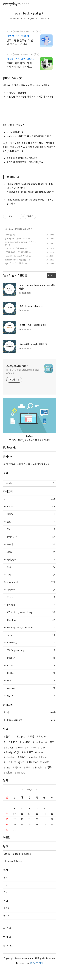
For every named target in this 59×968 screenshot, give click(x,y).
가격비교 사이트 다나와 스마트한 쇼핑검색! (19, 59)
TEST (9, 762)
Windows (31, 688)
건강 (31, 567)
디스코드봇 (31, 642)
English (12, 229)
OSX (43, 747)
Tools (31, 597)
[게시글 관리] (19, 216)
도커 (28, 767)
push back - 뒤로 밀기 (29, 13)
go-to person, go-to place (16, 238)
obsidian (10, 757)
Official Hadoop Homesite (17, 854)
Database (31, 619)
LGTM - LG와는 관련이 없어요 (16, 252)
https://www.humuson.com (20, 31)
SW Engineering (31, 650)
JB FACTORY (36, 963)
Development (29, 582)
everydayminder (17, 366)
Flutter (31, 673)
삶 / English (29, 18)
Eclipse (21, 736)
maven (10, 747)
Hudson (33, 762)
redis (34, 757)
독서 (31, 529)
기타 (31, 574)
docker (39, 742)
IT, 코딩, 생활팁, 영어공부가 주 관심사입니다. (22, 372)
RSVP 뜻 (8, 235)
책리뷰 (18, 767)
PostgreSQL (13, 752)
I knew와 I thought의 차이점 (16, 256)
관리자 (6, 908)
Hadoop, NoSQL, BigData (31, 627)
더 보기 (51, 275)
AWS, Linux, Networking (31, 612)
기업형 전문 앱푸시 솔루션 (19, 36)
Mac (31, 680)
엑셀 (32, 736)
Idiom (9, 772)
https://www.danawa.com (19, 54)
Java (31, 635)
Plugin (38, 767)
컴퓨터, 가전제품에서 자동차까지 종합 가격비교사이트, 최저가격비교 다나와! (20, 65)
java (8, 767)
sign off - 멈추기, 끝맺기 (14, 263)
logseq (20, 762)
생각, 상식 (31, 559)
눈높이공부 (31, 536)
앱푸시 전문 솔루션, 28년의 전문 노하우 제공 (19, 42)
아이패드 (28, 752)
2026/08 (29, 789)
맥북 (20, 747)
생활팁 (31, 514)
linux (40, 752)
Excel (31, 665)
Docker (31, 657)
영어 (50, 767)
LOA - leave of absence (14, 249)
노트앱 (31, 544)
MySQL (21, 772)
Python (31, 604)
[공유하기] (15, 216)
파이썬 (46, 762)
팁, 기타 (31, 695)
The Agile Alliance (12, 861)
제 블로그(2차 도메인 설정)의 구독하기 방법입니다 (26, 464)
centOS (26, 742)
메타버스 (31, 589)
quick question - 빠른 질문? (16, 260)
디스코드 (31, 747)
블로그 (31, 521)
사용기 (31, 551)
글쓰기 (6, 916)
